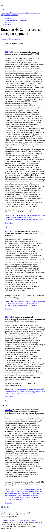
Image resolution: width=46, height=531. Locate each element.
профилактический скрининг (16, 499)
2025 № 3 (8, 52)
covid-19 (14, 215)
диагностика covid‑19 (29, 301)
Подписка (4, 39)
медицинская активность (23, 217)
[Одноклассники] (5, 507)
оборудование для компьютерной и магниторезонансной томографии (23, 492)
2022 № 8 (8, 231)
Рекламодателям (15, 39)
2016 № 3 (8, 410)
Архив (28, 13)
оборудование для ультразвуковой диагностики (24, 494)
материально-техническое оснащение (26, 303)
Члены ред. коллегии (18, 13)
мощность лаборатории (14, 305)
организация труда (30, 305)
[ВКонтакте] (2, 507)
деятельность (15, 301)
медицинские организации (21, 489)
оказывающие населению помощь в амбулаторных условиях (22, 496)
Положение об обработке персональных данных (18, 520)
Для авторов (5, 13)
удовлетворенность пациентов (23, 393)
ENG (2, 9)
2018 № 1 (8, 317)
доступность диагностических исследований (27, 389)
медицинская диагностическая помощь (20, 391)
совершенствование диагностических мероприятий (24, 219)
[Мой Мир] (8, 507)
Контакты (14, 15)
